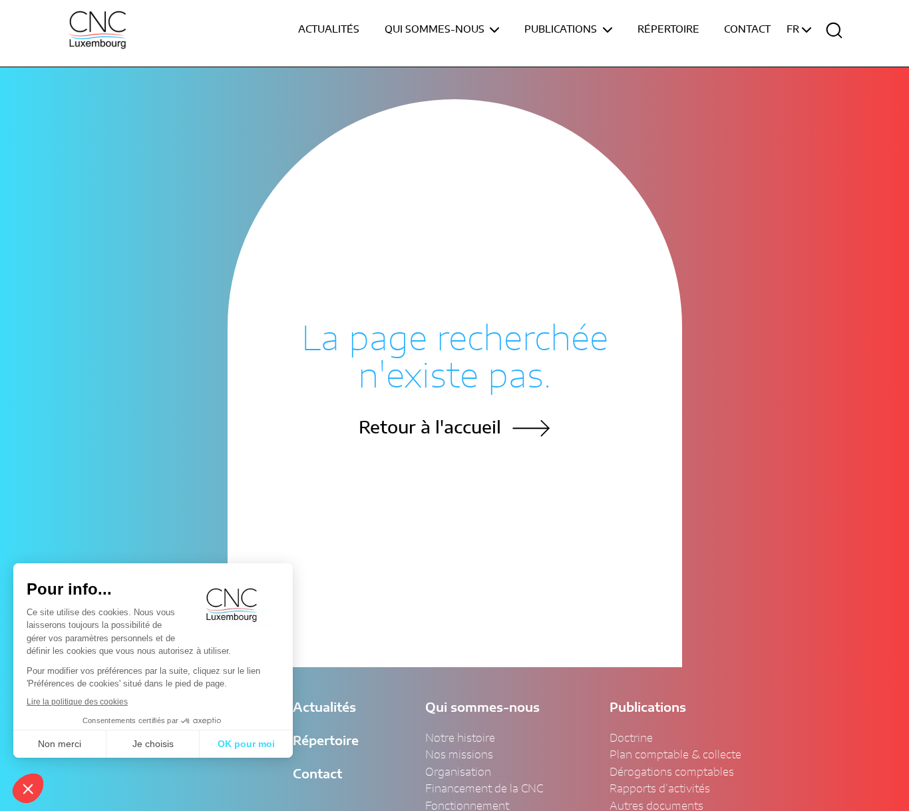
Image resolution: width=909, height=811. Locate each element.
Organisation (458, 772)
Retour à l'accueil (430, 428)
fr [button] (794, 30)
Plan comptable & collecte (675, 755)
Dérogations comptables (672, 772)
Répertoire (668, 30)
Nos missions (459, 755)
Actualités (328, 30)
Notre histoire (460, 738)
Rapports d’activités (660, 789)
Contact (747, 30)
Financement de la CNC (484, 789)
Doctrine (631, 738)
